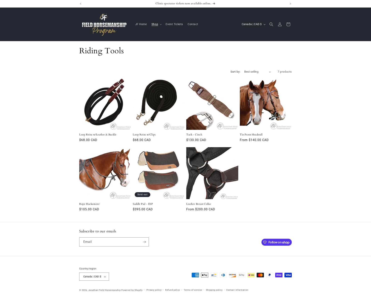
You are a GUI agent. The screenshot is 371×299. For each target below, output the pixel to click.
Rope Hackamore (89, 204)
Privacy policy (154, 290)
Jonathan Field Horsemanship (104, 290)
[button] (156, 24)
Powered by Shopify (132, 290)
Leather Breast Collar (198, 204)
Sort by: (235, 71)
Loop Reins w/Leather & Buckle (97, 134)
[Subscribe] (144, 241)
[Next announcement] (290, 3)
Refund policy (172, 290)
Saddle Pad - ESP (143, 204)
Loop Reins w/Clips (144, 134)
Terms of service (193, 290)
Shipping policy (214, 290)
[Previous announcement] (80, 3)
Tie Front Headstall (251, 134)
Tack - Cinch (194, 134)
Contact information (237, 290)
